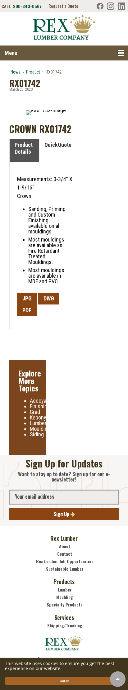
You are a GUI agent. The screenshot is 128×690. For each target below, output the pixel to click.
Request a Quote (63, 6)
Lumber (38, 423)
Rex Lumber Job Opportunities (65, 561)
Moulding (40, 428)
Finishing (40, 406)
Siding (37, 434)
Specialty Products (65, 604)
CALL (22, 6)
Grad (35, 412)
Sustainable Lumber (65, 569)
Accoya (38, 400)
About (64, 546)
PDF (26, 310)
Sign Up (62, 514)
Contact (64, 554)
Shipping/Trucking (64, 625)
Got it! (64, 681)
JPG (27, 298)
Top (118, 679)
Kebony (38, 417)
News (16, 71)
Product (33, 71)
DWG (48, 298)
